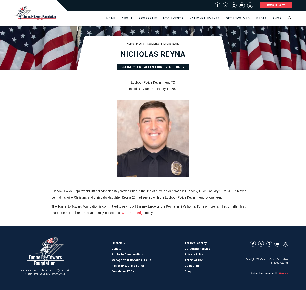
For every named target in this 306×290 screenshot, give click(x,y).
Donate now (276, 5)
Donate (116, 248)
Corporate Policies (197, 248)
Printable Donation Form (128, 254)
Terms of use (194, 260)
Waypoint (283, 273)
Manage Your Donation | (128, 260)
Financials (118, 243)
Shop (277, 18)
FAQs (147, 260)
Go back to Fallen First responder (153, 67)
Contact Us (192, 265)
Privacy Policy (194, 254)
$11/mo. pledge (133, 213)
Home (111, 18)
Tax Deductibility (196, 243)
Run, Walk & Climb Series (128, 265)
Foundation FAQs (123, 271)
